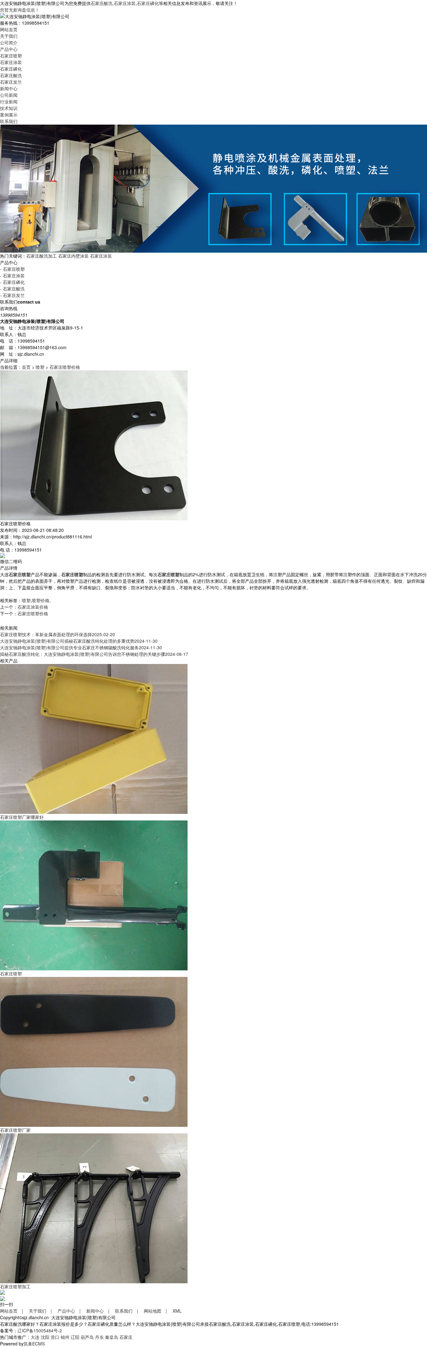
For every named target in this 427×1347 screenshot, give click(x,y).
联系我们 (9, 121)
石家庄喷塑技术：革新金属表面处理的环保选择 (57, 634)
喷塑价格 (40, 600)
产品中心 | (71, 1311)
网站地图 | (157, 1311)
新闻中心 (9, 88)
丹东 (99, 1337)
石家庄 (126, 1337)
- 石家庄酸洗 (12, 288)
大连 (35, 1337)
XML (177, 1311)
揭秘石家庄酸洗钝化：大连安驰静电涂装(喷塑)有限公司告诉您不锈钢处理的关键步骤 (94, 654)
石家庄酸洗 (102, 3)
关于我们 (9, 36)
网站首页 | (14, 1311)
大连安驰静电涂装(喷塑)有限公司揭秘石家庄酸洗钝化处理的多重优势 (79, 641)
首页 (26, 367)
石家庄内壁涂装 (73, 256)
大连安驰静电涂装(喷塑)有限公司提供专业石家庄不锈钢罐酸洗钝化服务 (81, 647)
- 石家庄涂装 (12, 275)
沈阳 (45, 1337)
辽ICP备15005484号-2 (40, 1330)
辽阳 (75, 1337)
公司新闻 (9, 95)
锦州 (65, 1337)
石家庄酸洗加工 (41, 256)
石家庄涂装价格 (33, 607)
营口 (55, 1337)
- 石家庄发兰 (12, 295)
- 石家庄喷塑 (12, 269)
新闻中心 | (100, 1311)
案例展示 (9, 114)
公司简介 (9, 42)
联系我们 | (129, 1311)
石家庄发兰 (11, 82)
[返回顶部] (2, 1291)
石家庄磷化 (148, 3)
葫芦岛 (87, 1337)
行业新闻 (9, 101)
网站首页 (9, 29)
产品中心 (9, 49)
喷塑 (40, 367)
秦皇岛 (111, 1337)
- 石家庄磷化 (12, 282)
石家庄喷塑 (11, 55)
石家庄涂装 (125, 3)
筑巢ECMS (34, 1343)
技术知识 (9, 108)
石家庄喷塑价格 (64, 367)
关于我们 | (42, 1311)
